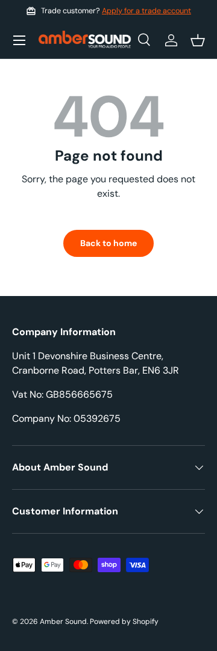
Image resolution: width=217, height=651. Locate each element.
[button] (197, 40)
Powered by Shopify (124, 621)
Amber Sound (63, 621)
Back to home (108, 243)
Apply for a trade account (146, 11)
